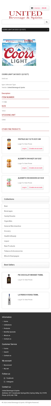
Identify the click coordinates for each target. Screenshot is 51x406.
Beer (6, 206)
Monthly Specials (10, 332)
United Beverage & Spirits (16, 87)
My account (8, 365)
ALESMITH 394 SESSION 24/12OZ (31, 178)
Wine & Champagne (11, 256)
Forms (6, 348)
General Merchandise (12, 226)
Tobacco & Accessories (13, 251)
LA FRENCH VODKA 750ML (28, 295)
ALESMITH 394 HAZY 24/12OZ (29, 159)
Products (7, 328)
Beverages (8, 211)
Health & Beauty (10, 236)
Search (6, 352)
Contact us (7, 339)
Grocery (7, 231)
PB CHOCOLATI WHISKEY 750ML (30, 275)
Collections (8, 325)
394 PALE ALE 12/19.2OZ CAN (29, 139)
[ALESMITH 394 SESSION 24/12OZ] (9, 182)
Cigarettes (8, 221)
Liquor (6, 241)
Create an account (35, 148)
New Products (9, 246)
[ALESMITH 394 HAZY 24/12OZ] (9, 163)
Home (6, 321)
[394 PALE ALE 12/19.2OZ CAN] (9, 143)
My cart (6, 368)
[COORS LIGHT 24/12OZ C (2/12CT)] (19, 36)
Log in (24, 148)
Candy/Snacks (9, 216)
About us (7, 335)
